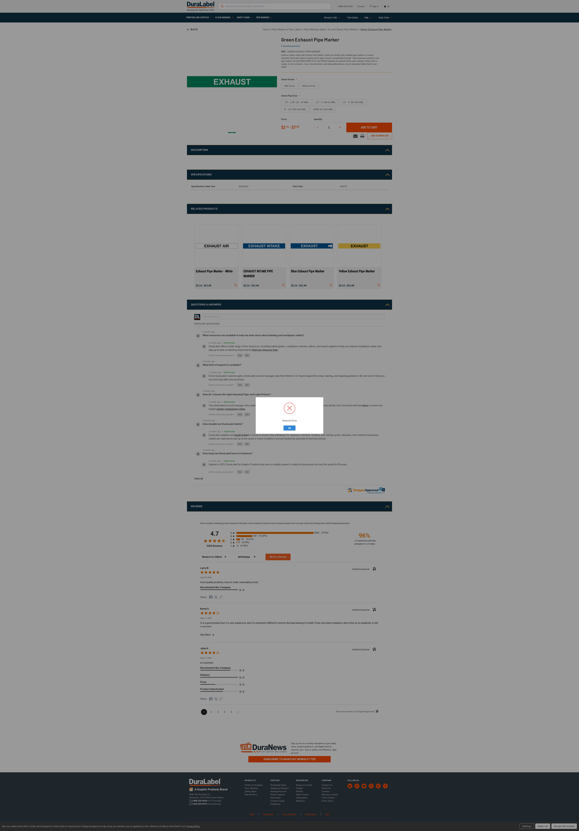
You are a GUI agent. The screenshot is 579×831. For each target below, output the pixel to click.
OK (289, 428)
